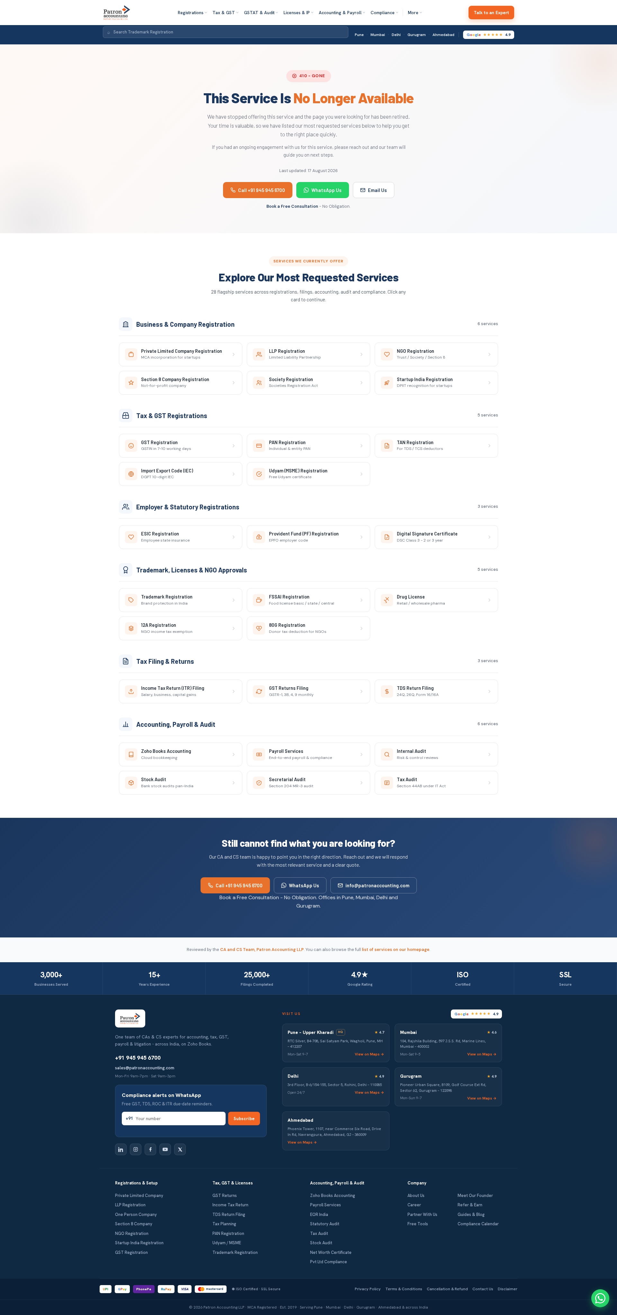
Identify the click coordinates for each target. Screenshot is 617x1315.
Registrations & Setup (136, 1183)
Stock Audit (321, 1243)
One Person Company (136, 1214)
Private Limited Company (139, 1195)
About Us (416, 1195)
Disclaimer (507, 1289)
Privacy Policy (368, 1289)
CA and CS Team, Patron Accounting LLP (262, 949)
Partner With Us (422, 1214)
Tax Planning (224, 1224)
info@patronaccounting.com (377, 885)
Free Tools (417, 1224)
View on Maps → (369, 1054)
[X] (180, 1149)
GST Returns (224, 1195)
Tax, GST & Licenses (232, 1183)
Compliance (383, 12)
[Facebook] (150, 1149)
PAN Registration (228, 1233)
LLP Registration (130, 1205)
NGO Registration (131, 1233)
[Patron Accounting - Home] (117, 13)
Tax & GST (223, 12)
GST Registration (131, 1252)
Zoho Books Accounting (332, 1195)
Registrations (190, 12)
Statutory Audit (324, 1224)
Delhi (396, 34)
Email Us (377, 190)
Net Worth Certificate (331, 1252)
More (413, 12)
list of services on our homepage (395, 949)
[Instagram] (135, 1149)
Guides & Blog (471, 1214)
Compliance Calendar (478, 1224)
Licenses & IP (296, 12)
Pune (359, 34)
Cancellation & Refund (447, 1289)
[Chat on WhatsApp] (600, 1298)
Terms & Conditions (403, 1289)
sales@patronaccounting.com (144, 1068)
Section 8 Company (133, 1224)
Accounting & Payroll (340, 12)
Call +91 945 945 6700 (261, 190)
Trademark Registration (235, 1252)
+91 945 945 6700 (138, 1057)
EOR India (319, 1214)
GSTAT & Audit (259, 12)
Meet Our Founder (475, 1195)
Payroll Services (325, 1205)
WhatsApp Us (326, 190)
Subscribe (244, 1118)
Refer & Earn (470, 1205)
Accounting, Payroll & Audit (337, 1183)
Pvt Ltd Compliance (328, 1262)
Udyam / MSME (226, 1243)
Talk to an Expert (491, 12)
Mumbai (378, 34)
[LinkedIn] (121, 1149)
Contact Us (482, 1289)
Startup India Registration (139, 1243)
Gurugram (416, 34)
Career (414, 1205)
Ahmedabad (443, 34)
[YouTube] (165, 1149)
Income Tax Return (230, 1205)
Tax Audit (319, 1233)
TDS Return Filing (228, 1214)
